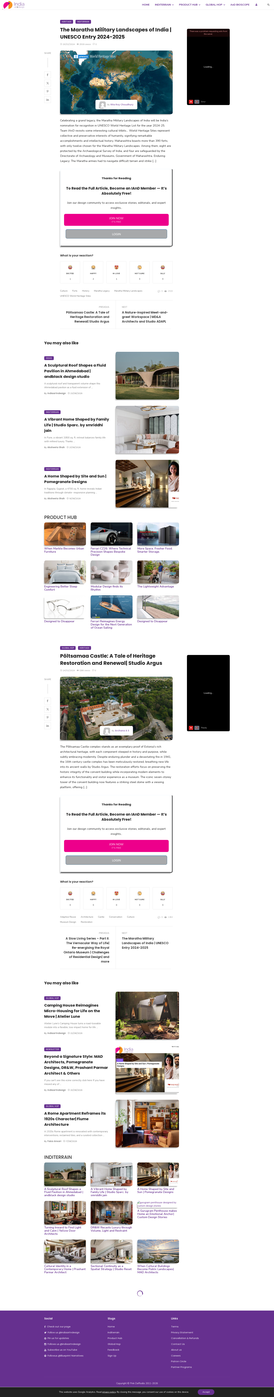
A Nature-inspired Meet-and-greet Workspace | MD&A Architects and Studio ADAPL (145, 317)
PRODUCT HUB (188, 5)
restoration (86, 921)
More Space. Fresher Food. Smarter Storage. (155, 550)
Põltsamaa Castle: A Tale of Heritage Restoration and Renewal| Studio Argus (87, 317)
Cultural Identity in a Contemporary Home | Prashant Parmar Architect (65, 1269)
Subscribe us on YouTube (62, 1349)
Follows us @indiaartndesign (64, 1344)
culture (64, 290)
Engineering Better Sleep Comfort (60, 588)
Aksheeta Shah (56, 447)
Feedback (113, 1349)
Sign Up (112, 1355)
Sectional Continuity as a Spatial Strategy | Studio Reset (111, 1267)
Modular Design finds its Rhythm (107, 588)
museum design (68, 921)
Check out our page (59, 1326)
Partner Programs (181, 1367)
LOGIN (116, 234)
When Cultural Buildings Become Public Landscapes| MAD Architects (155, 1269)
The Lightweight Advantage (155, 586)
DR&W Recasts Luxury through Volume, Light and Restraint (111, 1229)
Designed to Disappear (59, 621)
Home (111, 1326)
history (85, 290)
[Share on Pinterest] (47, 91)
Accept (206, 1392)
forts (74, 290)
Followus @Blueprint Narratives (65, 1355)
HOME (146, 5)
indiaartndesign (56, 393)
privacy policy (109, 1392)
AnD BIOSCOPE (239, 5)
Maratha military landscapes (128, 290)
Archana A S (122, 730)
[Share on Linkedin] (47, 99)
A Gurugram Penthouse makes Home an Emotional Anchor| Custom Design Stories (157, 1214)
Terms (175, 1326)
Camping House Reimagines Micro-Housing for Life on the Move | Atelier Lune (72, 1011)
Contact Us (178, 1344)
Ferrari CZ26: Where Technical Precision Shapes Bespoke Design (111, 552)
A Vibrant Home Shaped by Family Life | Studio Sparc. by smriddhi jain (76, 425)
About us (176, 1349)
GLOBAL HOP (214, 5)
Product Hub (115, 1338)
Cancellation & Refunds (185, 1338)
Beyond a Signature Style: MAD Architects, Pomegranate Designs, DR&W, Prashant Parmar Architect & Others (76, 1065)
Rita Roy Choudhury (122, 104)
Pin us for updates (58, 1338)
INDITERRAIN (163, 5)
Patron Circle (178, 1361)
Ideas (49, 358)
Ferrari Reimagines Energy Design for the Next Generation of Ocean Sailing (111, 624)
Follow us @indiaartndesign (64, 1332)
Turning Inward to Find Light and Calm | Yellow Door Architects (62, 1231)
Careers (176, 1355)
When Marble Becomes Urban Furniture (64, 550)
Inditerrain (83, 21)
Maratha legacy (102, 290)
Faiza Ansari (54, 1141)
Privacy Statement (182, 1332)
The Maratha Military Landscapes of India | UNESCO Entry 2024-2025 (145, 943)
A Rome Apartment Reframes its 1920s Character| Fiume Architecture (75, 1119)
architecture (87, 916)
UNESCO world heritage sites (75, 295)
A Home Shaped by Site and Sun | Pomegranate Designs (75, 479)
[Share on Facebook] (47, 75)
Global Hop (68, 648)
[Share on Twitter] (47, 83)
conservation (115, 916)
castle (101, 916)
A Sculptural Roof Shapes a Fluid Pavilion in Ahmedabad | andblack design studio (75, 371)
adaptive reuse (68, 916)
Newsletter (52, 1049)
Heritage (66, 21)
